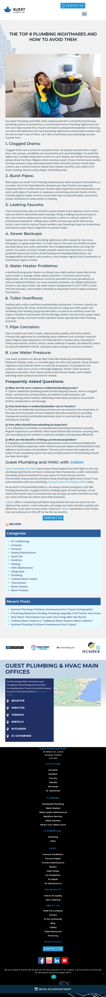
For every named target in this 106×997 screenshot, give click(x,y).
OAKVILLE (17, 721)
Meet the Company (53, 910)
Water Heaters (19, 586)
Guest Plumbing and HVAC (20, 468)
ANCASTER (17, 700)
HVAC (53, 841)
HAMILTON (18, 707)
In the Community (53, 919)
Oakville (53, 782)
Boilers (53, 867)
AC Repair (53, 879)
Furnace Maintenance (53, 862)
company (16, 545)
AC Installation (53, 875)
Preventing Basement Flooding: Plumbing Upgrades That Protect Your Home (56, 613)
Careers (53, 915)
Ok (53, 977)
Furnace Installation (53, 854)
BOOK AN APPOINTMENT (54, 989)
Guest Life (16, 556)
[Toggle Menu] (84, 14)
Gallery (53, 927)
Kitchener (53, 786)
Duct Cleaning (53, 900)
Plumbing (16, 575)
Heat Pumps (53, 871)
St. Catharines (53, 790)
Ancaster (53, 770)
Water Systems (53, 820)
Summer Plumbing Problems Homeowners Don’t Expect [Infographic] (52, 609)
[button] (8, 648)
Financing (53, 935)
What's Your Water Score (53, 825)
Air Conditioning (20, 541)
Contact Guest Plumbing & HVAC (67, 481)
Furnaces (16, 548)
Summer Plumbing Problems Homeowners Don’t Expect (44, 624)
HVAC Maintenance (22, 567)
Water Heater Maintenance (53, 812)
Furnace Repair (53, 858)
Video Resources (53, 931)
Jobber (77, 462)
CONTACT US (75, 5)
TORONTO (17, 714)
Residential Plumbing (53, 804)
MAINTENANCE (53, 942)
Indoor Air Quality (53, 895)
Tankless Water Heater (24, 579)
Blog (53, 923)
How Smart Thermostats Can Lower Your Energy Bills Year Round (48, 617)
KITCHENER (18, 728)
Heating (15, 564)
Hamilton (16, 560)
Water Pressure (19, 590)
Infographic (18, 571)
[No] (102, 973)
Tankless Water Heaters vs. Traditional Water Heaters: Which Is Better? (52, 620)
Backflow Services (53, 816)
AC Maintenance (53, 883)
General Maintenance (23, 552)
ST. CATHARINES (21, 735)
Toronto (53, 778)
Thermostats (18, 582)
